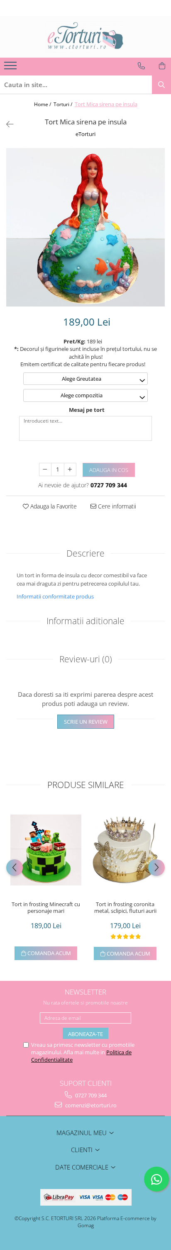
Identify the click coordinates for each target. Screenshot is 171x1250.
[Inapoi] (6, 124)
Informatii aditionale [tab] (85, 621)
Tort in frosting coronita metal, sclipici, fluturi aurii (125, 908)
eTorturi (85, 134)
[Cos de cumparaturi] (162, 66)
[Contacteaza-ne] (141, 66)
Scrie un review (85, 721)
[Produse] (11, 68)
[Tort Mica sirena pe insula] (85, 227)
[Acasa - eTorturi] (85, 37)
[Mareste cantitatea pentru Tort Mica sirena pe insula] (70, 469)
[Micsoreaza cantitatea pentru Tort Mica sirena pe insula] (45, 469)
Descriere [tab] (85, 553)
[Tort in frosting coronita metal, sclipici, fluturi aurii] (125, 850)
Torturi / (63, 104)
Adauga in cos (108, 470)
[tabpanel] (85, 227)
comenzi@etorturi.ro (90, 1105)
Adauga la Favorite (53, 506)
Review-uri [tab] (85, 659)
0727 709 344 (90, 1095)
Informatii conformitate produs (55, 596)
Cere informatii (116, 506)
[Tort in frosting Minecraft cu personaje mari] (45, 850)
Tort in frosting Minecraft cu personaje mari (46, 908)
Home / (43, 104)
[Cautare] (161, 84)
